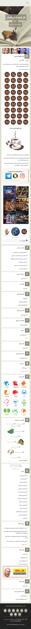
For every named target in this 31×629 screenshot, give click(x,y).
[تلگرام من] (21, 611)
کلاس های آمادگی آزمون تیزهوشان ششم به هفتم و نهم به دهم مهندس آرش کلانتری (16, 532)
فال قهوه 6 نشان (19, 56)
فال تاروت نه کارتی (23, 502)
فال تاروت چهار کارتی (22, 492)
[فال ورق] (9, 218)
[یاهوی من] (25, 611)
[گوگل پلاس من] (19, 614)
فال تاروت (25, 518)
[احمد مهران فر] (24, 51)
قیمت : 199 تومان (15, 467)
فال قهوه (25, 298)
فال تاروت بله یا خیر (23, 515)
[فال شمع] (9, 205)
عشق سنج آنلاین (23, 358)
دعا (26, 338)
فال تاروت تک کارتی (23, 485)
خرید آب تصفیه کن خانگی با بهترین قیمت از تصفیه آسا (15, 528)
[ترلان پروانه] (15, 51)
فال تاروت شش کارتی (22, 498)
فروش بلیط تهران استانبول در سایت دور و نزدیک (17, 541)
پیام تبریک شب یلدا (23, 564)
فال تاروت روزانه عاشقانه (21, 511)
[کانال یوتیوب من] (15, 614)
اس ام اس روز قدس (23, 262)
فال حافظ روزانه (23, 557)
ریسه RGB (24, 368)
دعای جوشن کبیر (23, 335)
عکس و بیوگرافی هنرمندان (21, 599)
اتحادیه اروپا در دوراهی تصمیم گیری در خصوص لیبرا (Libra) (16, 537)
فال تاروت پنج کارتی (22, 495)
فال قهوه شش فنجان (16, 17)
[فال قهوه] (22, 205)
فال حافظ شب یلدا (23, 561)
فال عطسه (25, 586)
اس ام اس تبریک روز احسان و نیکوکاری (19, 259)
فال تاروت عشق (23, 508)
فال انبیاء (25, 288)
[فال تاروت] (22, 192)
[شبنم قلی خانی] (6, 51)
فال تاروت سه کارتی (22, 488)
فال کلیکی (25, 348)
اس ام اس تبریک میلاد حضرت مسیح (19, 255)
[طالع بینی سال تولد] (15, 441)
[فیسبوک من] (17, 611)
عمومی (20, 241)
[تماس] (9, 611)
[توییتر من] (5, 611)
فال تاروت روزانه (23, 475)
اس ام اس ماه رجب (23, 268)
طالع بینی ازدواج (23, 325)
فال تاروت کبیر (24, 479)
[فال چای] (22, 218)
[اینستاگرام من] (13, 611)
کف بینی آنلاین (24, 315)
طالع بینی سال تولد (23, 460)
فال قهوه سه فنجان (23, 302)
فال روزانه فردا (24, 596)
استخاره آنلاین (24, 278)
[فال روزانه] (9, 192)
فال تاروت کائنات (23, 482)
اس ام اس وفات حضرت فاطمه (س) (19, 252)
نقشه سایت (9, 624)
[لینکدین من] (11, 614)
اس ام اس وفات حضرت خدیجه (20, 265)
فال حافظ (25, 554)
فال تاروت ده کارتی (23, 505)
